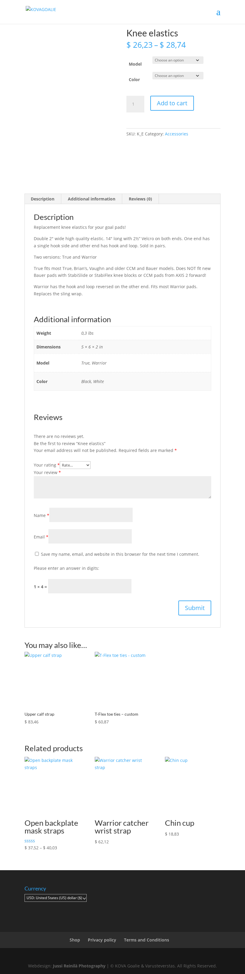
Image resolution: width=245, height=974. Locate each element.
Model (135, 64)
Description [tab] (42, 199)
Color (134, 79)
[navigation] (55, 898)
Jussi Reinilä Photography (79, 966)
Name (41, 515)
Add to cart (172, 103)
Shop (75, 940)
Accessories (176, 134)
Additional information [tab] (91, 199)
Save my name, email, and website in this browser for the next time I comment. (120, 554)
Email (41, 537)
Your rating (47, 465)
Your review (47, 472)
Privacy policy (102, 940)
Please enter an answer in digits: (66, 568)
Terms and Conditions (146, 940)
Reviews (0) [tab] (140, 199)
